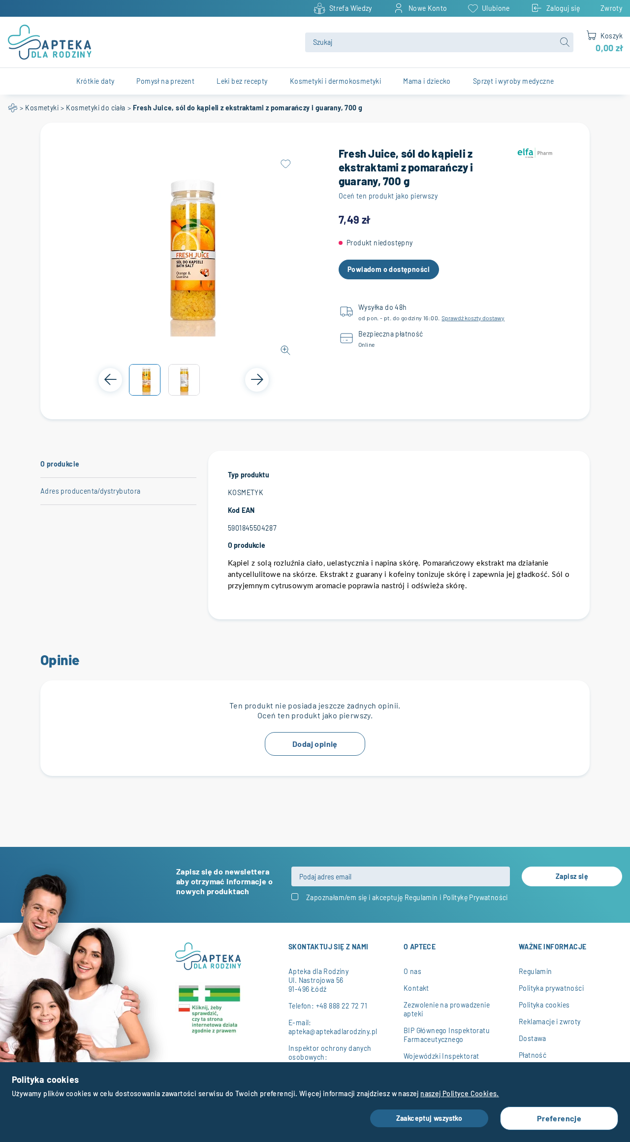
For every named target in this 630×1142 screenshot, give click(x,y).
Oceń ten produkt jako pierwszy (388, 196)
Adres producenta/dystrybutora (90, 491)
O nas (412, 971)
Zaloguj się (563, 8)
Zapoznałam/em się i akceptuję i (407, 897)
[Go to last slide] (110, 380)
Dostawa (532, 1038)
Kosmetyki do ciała (95, 107)
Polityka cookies (544, 1005)
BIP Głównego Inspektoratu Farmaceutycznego (447, 1034)
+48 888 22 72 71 (341, 1006)
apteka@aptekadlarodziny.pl (332, 1031)
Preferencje (559, 1118)
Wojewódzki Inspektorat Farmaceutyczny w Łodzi (442, 1060)
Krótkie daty (95, 81)
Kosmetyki (42, 107)
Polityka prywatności (551, 988)
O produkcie (59, 464)
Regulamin (421, 897)
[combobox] (439, 42)
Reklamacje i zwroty (550, 1021)
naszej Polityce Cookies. (459, 1093)
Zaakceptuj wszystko (429, 1118)
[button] (144, 380)
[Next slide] (257, 380)
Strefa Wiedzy (350, 8)
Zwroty (611, 8)
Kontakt (416, 988)
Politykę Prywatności (475, 897)
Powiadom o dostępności (388, 269)
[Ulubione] (285, 164)
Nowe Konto (428, 8)
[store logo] (150, 42)
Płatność (532, 1055)
